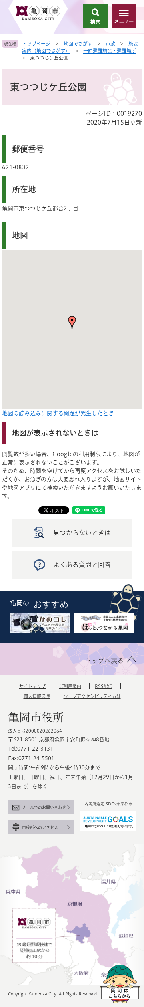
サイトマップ (32, 686)
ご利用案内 (70, 686)
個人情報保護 (37, 696)
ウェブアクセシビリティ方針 (92, 696)
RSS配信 (103, 686)
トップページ (36, 43)
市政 (110, 43)
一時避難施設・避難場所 (109, 50)
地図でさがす (78, 43)
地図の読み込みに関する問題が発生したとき (58, 413)
